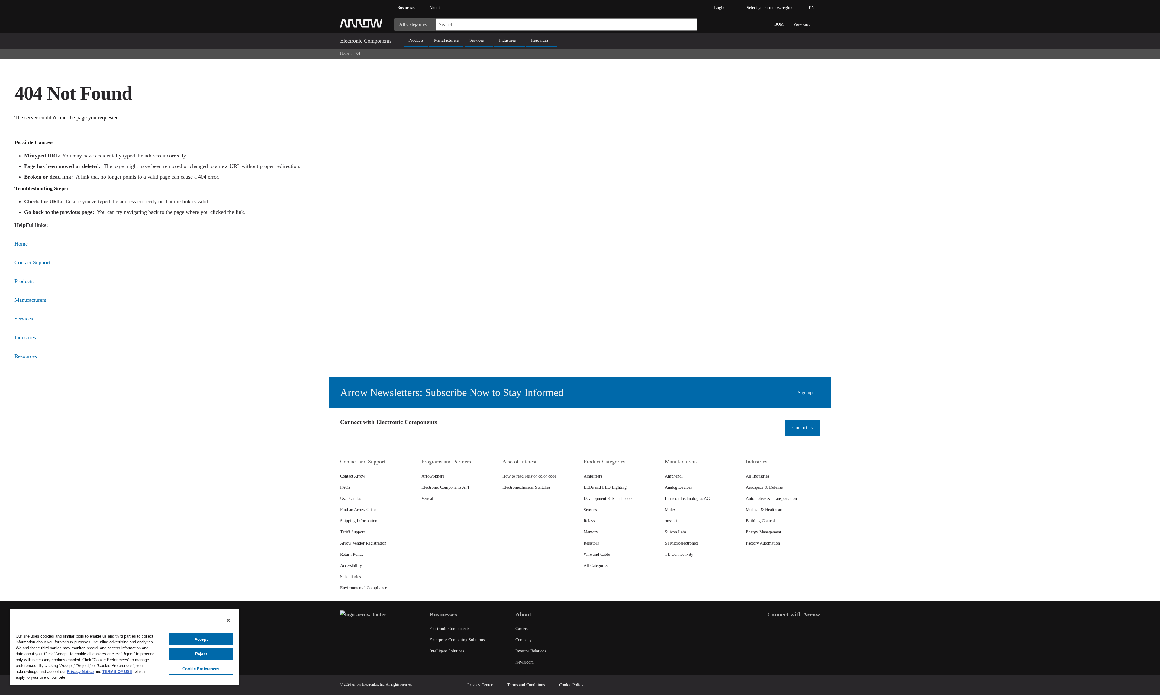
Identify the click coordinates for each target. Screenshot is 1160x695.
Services (476, 40)
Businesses (406, 7)
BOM (779, 24)
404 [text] (357, 53)
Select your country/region (769, 7)
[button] (689, 24)
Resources (539, 40)
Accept (201, 639)
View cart (801, 24)
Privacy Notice (80, 671)
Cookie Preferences (200, 669)
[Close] (228, 620)
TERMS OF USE (117, 671)
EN (811, 7)
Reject (201, 654)
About (434, 7)
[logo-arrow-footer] (363, 614)
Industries (507, 40)
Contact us (802, 427)
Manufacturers (446, 40)
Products (415, 40)
